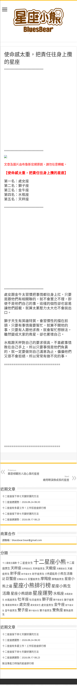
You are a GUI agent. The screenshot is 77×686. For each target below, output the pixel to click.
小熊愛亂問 (51, 573)
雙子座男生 (46, 610)
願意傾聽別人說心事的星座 (23, 472)
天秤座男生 (39, 568)
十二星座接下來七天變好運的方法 (20, 496)
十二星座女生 (25, 562)
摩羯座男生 (58, 579)
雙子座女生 (34, 610)
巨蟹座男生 (34, 579)
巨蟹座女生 (22, 579)
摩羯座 (46, 579)
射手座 (15, 573)
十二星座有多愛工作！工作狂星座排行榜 (24, 507)
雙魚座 (57, 610)
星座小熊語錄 (21, 593)
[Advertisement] (38, 110)
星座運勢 (43, 593)
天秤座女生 (27, 569)
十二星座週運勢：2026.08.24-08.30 (21, 502)
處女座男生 (47, 605)
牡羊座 (23, 599)
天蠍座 (50, 568)
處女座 (24, 604)
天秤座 (16, 568)
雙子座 (23, 610)
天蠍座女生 (62, 569)
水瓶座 (58, 593)
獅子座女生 (58, 600)
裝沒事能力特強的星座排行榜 (18, 663)
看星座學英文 (12, 605)
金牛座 (59, 604)
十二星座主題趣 (9, 563)
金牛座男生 (11, 610)
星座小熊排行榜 (32, 585)
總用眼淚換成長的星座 (56, 478)
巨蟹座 (11, 579)
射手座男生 (38, 573)
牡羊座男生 (35, 599)
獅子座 (47, 599)
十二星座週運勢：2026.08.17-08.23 (21, 519)
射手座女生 (26, 574)
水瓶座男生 (11, 599)
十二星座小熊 (49, 562)
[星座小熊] (38, 18)
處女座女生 (35, 605)
